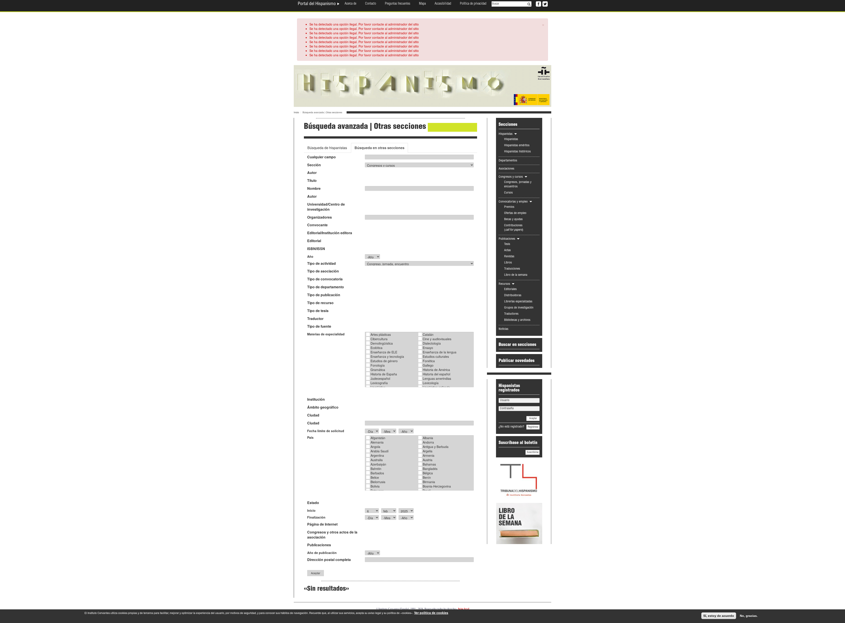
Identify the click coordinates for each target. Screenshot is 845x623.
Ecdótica (376, 347)
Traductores (511, 314)
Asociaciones (506, 168)
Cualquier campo (321, 157)
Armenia (428, 455)
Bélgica (428, 473)
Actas (507, 250)
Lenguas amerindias (437, 378)
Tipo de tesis (318, 310)
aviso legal (374, 613)
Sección (314, 165)
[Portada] (422, 85)
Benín (427, 477)
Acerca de (350, 4)
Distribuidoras (512, 295)
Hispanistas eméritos (516, 145)
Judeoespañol (380, 378)
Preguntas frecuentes (397, 4)
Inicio (296, 112)
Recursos (505, 284)
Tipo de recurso (320, 302)
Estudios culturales (436, 356)
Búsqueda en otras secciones (379, 147)
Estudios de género (384, 361)
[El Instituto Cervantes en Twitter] (544, 3)
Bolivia (375, 486)
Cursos (508, 192)
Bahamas (429, 464)
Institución (316, 399)
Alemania (377, 442)
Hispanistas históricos (517, 151)
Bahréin (376, 468)
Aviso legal (463, 608)
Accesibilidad (443, 4)
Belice (375, 477)
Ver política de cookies (431, 612)
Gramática (378, 369)
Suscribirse (532, 452)
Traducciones (512, 268)
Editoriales (510, 289)
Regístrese (533, 427)
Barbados (377, 473)
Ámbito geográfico (322, 407)
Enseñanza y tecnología (387, 356)
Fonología (378, 365)
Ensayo (428, 347)
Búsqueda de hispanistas (327, 147)
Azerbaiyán (378, 464)
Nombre (314, 188)
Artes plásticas (381, 334)
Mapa (422, 4)
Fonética (429, 361)
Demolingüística (382, 343)
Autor (312, 172)
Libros (508, 262)
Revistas (509, 256)
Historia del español (436, 374)
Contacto (370, 4)
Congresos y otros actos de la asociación (332, 535)
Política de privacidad (473, 4)
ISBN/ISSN (316, 248)
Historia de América (436, 369)
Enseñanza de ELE (384, 352)
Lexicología (431, 383)
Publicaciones (319, 545)
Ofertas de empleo (515, 213)
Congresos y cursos (511, 177)
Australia (377, 460)
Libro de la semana (515, 275)
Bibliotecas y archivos (517, 320)
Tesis (507, 244)
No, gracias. (749, 616)
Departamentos (508, 160)
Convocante (317, 225)
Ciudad (313, 415)
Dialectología (432, 343)
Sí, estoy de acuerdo (718, 616)
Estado (313, 502)
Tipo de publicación (323, 294)
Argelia (427, 451)
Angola (375, 446)
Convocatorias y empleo (514, 201)
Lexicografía (379, 383)
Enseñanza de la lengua (439, 352)
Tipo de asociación (323, 271)
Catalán (428, 334)
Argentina (377, 455)
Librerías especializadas (518, 301)
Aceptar (315, 573)
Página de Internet (322, 524)
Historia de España (384, 374)
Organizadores (319, 217)
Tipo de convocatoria (325, 279)
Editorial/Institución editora (329, 232)
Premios (509, 207)
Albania (428, 438)
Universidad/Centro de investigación (326, 207)
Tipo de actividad (321, 263)
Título (312, 180)
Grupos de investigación (518, 307)
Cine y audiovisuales (437, 339)
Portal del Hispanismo (317, 4)
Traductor (315, 318)
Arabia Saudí (380, 451)
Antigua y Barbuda (435, 446)
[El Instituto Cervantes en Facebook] (538, 3)
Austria (427, 460)
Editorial (314, 240)
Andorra (428, 442)
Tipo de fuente (319, 326)
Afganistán (378, 438)
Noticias (503, 329)
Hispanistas (506, 134)
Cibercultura (379, 339)
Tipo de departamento (325, 287)
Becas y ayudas (513, 219)
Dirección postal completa (329, 559)
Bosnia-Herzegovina (437, 486)
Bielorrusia (378, 482)
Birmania (429, 482)
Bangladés (430, 468)
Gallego (428, 365)
